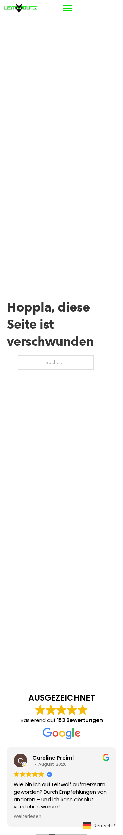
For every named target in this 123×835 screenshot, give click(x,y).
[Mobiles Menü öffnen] (67, 8)
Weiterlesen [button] (27, 817)
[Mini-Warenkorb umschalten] (99, 8)
